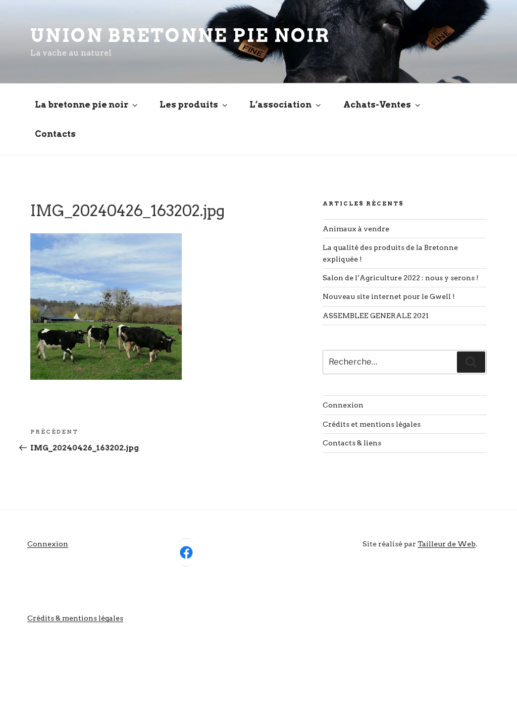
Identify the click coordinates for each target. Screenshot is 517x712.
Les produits (189, 104)
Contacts (55, 134)
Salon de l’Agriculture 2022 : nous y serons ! (401, 278)
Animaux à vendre (356, 229)
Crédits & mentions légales (75, 618)
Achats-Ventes (377, 104)
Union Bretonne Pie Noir (180, 35)
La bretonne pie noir (81, 104)
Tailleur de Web (447, 544)
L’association (280, 104)
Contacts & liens (352, 443)
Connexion (343, 405)
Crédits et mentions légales (372, 424)
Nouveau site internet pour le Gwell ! (389, 296)
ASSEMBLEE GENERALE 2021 (376, 316)
